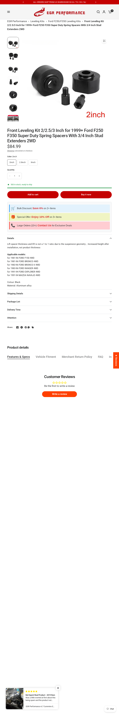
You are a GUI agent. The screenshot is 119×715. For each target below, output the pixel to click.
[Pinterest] (24, 327)
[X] (20, 327)
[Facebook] (16, 327)
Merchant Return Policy (77, 357)
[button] (58, 688)
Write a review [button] (59, 394)
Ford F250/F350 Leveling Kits (64, 21)
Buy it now (86, 194)
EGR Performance (17, 21)
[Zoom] (104, 41)
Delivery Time (13, 309)
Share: (10, 327)
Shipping (10, 151)
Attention (11, 318)
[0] (109, 11)
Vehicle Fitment (46, 357)
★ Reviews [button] (116, 360)
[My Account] (104, 11)
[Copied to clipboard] (32, 327)
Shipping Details (15, 293)
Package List (13, 301)
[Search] (98, 11)
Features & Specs (18, 357)
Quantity (10, 170)
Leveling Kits (37, 21)
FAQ (100, 357)
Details (10, 238)
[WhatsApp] (28, 327)
